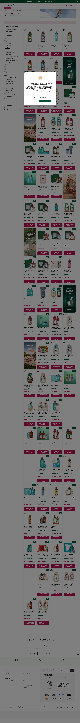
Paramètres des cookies (40, 97)
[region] (40, 88)
